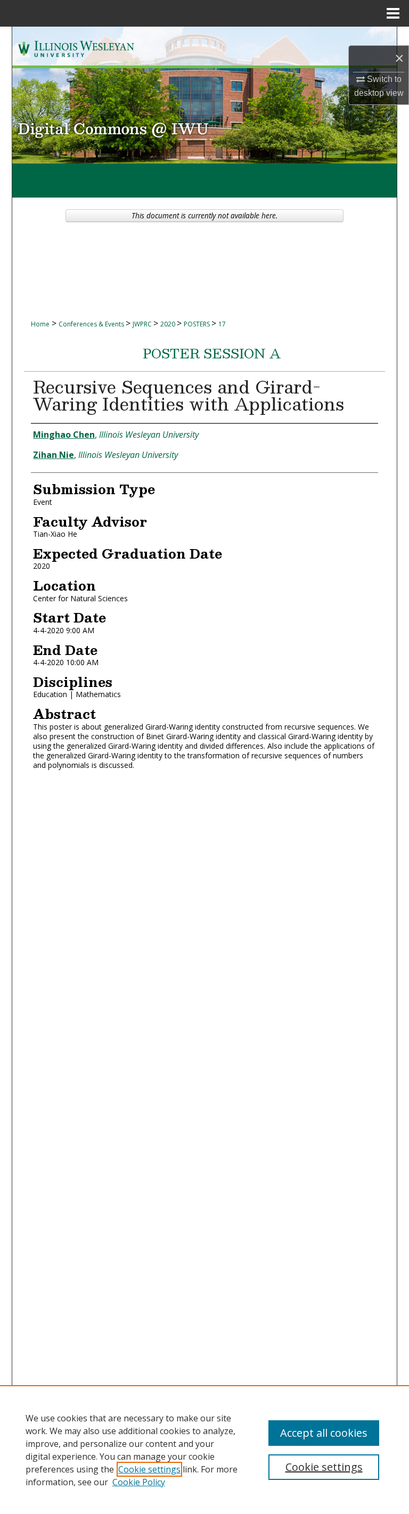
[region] (204, 1449)
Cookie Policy (138, 1482)
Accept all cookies (323, 1433)
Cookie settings (149, 1469)
